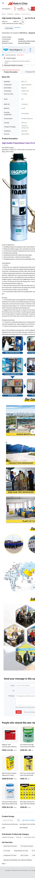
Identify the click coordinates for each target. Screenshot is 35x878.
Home (3, 14)
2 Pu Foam (7, 851)
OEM (3, 828)
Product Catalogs (29, 820)
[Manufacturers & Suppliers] (17, 3)
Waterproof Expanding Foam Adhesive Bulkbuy (18, 860)
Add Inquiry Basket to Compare (13, 65)
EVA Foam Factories (27, 846)
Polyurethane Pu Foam (21, 851)
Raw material (24, 828)
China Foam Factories (10, 846)
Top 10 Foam (24, 855)
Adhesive (17, 14)
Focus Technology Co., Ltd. (25, 870)
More (3, 863)
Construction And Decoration (10, 824)
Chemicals (10, 14)
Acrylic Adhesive (26, 14)
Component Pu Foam (10, 855)
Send (18, 712)
